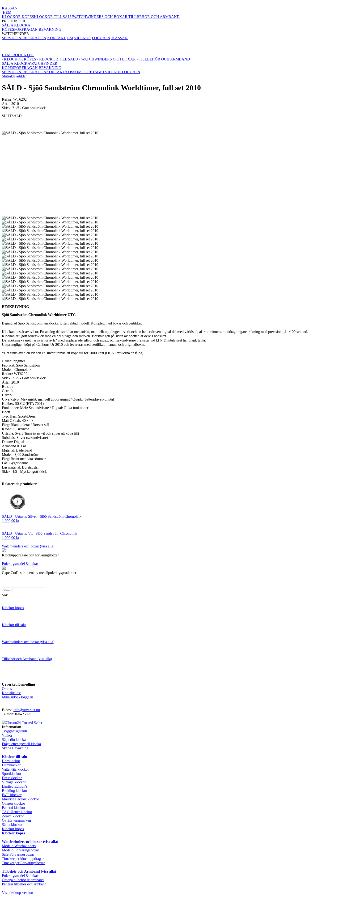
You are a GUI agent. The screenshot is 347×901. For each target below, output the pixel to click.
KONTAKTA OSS (60, 72)
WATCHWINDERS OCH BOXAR (100, 17)
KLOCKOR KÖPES (18, 17)
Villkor (7, 735)
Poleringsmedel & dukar (20, 564)
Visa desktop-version (17, 893)
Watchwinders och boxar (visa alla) (28, 546)
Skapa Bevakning (15, 748)
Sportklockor (11, 774)
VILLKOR (82, 38)
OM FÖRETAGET (90, 72)
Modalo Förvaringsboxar (20, 850)
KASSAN (9, 8)
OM (70, 38)
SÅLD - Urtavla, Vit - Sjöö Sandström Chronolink (39, 533)
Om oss (7, 689)
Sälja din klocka (14, 740)
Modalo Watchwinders (19, 846)
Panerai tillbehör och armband (24, 884)
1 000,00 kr (10, 521)
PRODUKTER (91, 19)
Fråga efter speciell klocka (21, 744)
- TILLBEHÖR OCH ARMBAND (163, 59)
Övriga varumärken (16, 820)
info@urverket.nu (26, 710)
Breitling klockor (14, 791)
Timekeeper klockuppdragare (23, 859)
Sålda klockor (12, 825)
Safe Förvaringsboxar (18, 854)
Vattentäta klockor (15, 769)
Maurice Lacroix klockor (20, 799)
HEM (7, 12)
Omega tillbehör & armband (23, 880)
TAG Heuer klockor (17, 812)
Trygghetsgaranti (14, 731)
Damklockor (11, 765)
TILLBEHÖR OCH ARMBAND (154, 17)
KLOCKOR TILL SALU (53, 17)
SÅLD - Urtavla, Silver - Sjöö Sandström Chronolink (41, 516)
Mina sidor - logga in (17, 697)
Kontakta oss (11, 693)
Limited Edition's (14, 786)
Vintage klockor (14, 782)
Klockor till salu (14, 625)
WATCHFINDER (31, 31)
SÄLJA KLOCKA (16, 25)
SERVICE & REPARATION (24, 38)
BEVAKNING (50, 29)
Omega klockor (13, 803)
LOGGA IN (101, 38)
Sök (5, 595)
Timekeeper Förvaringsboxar (23, 863)
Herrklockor (11, 761)
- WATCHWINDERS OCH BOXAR (107, 59)
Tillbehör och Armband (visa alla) (27, 659)
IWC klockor (11, 795)
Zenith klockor (13, 816)
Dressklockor (12, 778)
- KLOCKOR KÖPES (19, 59)
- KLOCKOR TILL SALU (57, 59)
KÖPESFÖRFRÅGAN (20, 29)
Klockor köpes (13, 608)
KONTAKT (56, 38)
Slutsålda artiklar (14, 76)
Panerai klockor (13, 808)
